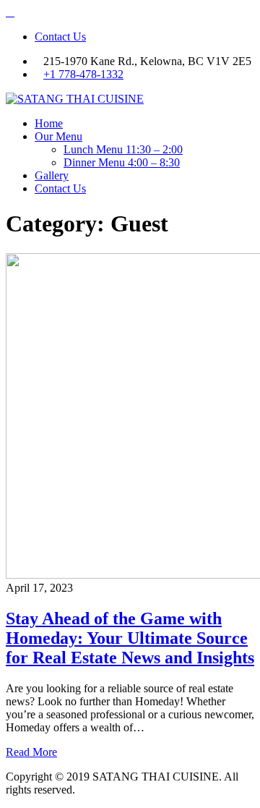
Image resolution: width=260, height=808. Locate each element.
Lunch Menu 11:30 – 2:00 (123, 149)
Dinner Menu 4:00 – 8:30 (122, 162)
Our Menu (58, 136)
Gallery (52, 175)
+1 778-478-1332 (83, 74)
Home (49, 123)
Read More (31, 752)
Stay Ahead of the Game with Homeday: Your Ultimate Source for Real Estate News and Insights (130, 638)
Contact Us (60, 36)
